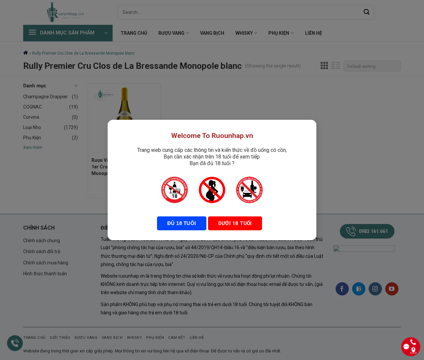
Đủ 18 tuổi (181, 223)
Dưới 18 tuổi (235, 223)
